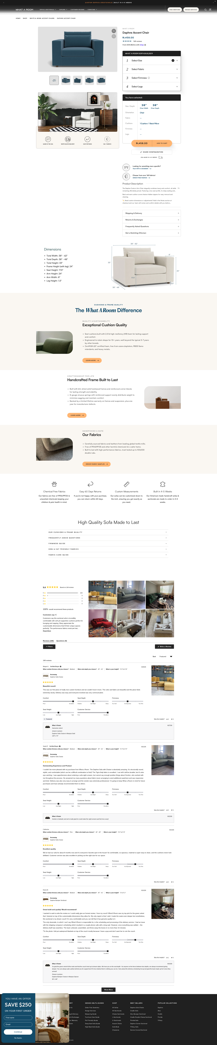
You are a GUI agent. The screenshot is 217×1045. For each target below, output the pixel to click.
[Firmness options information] (149, 78)
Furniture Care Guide (92, 1017)
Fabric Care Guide (59, 555)
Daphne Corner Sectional (138, 1023)
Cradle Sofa (134, 1011)
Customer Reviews (77, 9)
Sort (154, 656)
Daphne (160, 1007)
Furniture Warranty (71, 1020)
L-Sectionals (116, 1017)
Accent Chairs (117, 1023)
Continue (18, 1032)
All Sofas (115, 1007)
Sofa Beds (115, 1027)
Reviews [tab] (48, 641)
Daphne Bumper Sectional (58, 900)
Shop (25, 18)
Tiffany (160, 1020)
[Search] (205, 9)
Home (18, 18)
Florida (160, 1017)
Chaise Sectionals (118, 1014)
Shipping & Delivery (133, 213)
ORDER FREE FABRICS (140, 178)
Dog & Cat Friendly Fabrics (64, 549)
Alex (159, 1011)
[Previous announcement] (4, 2)
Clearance (115, 1030)
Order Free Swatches (92, 1007)
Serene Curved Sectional (138, 1030)
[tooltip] (56, 615)
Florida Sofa (134, 1020)
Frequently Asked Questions (137, 226)
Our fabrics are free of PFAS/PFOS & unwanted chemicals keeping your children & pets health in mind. (54, 499)
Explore (62, 9)
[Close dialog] (66, 996)
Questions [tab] (61, 641)
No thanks (18, 1038)
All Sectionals (116, 1011)
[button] (152, 60)
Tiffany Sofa (134, 1027)
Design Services (90, 1011)
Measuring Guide (91, 1014)
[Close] (216, 1)
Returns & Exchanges (134, 220)
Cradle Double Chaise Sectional (141, 1017)
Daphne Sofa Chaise (56, 677)
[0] (210, 9)
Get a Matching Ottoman (135, 233)
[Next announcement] (213, 2)
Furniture (92, 9)
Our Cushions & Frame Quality (65, 532)
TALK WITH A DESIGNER (140, 168)
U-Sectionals (116, 1020)
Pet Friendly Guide (91, 1020)
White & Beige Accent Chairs (42, 18)
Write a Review (165, 647)
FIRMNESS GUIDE (57, 543)
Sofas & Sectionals (47, 9)
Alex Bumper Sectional (138, 1014)
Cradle (160, 1014)
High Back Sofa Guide (92, 1027)
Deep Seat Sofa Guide (92, 1023)
